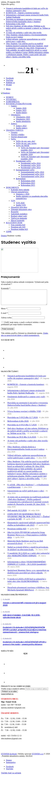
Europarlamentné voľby (25, 170)
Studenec (11, 99)
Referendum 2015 (28, 185)
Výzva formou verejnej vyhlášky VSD (24, 411)
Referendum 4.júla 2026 (15, 24)
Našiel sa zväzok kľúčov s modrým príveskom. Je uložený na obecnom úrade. (27, 548)
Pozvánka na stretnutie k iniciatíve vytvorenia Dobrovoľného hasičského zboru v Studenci (23, 20)
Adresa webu (6, 318)
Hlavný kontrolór (17, 220)
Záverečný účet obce (19, 207)
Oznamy (14, 132)
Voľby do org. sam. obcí (25, 141)
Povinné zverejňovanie (19, 104)
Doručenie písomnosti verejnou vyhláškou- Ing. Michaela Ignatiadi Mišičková (28, 588)
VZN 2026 (20, 203)
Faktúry (14, 106)
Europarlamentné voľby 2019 (32, 174)
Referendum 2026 (28, 181)
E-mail (4, 313)
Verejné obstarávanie (19, 137)
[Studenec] (5, 93)
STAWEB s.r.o (37, 754)
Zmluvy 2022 (21, 126)
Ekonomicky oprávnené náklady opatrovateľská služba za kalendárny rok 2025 (28, 523)
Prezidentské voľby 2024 (30, 163)
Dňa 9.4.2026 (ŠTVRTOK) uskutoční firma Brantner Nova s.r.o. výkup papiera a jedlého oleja (27, 534)
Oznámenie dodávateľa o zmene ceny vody (26, 396)
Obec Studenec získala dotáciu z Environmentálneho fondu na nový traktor (25, 448)
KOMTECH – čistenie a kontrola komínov (22, 13)
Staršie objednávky (23, 121)
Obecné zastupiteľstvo (19, 192)
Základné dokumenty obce (21, 209)
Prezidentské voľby (23, 161)
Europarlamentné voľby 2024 (32, 172)
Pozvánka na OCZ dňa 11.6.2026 (21, 437)
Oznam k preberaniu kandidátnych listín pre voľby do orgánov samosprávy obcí (26, 377)
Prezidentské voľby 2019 (30, 165)
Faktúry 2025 (21, 110)
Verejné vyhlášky (17, 135)
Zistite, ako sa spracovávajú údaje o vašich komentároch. (24, 334)
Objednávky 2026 (23, 117)
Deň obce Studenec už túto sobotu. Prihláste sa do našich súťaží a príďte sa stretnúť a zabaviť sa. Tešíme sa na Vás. (28, 28)
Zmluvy (14, 124)
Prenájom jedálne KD (19, 229)
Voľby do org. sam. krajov (26, 143)
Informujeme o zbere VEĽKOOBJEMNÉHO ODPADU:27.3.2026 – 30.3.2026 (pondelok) (26, 563)
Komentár (5, 288)
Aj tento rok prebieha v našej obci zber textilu (23, 33)
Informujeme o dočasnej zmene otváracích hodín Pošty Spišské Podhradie (26, 391)
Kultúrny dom (14, 223)
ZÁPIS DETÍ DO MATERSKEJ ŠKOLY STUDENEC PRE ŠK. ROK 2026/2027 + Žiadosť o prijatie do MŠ (28, 516)
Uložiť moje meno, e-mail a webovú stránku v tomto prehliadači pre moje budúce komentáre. (23, 323)
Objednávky (16, 115)
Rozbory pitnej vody (19, 216)
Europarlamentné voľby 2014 (32, 176)
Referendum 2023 (28, 183)
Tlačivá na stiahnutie (19, 218)
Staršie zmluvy (21, 128)
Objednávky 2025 (23, 119)
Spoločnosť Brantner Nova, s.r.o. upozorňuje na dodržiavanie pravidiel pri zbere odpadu (28, 571)
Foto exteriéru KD (18, 225)
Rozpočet (14, 212)
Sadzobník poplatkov (19, 214)
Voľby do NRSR (22, 146)
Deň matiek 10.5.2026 (17, 510)
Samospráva (13, 102)
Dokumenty (12, 187)
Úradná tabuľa (14, 130)
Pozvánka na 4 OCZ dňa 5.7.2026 (22, 425)
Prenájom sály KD (18, 227)
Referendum (21, 179)
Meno (4, 309)
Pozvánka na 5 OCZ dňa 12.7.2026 (22, 417)
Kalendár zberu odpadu (20, 190)
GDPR (8, 231)
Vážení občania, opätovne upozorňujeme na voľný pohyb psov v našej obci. (26, 456)
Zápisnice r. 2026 (22, 194)
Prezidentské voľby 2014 (30, 168)
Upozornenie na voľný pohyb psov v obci (25, 491)
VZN (13, 201)
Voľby (13, 139)
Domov (10, 97)
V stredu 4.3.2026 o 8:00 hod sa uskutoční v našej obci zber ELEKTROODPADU (26, 580)
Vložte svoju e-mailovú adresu (13, 689)
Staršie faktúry (21, 113)
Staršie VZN (21, 205)
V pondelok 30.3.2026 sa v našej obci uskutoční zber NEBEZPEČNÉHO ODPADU (28, 554)
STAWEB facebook (9, 754)
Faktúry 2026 (21, 108)
